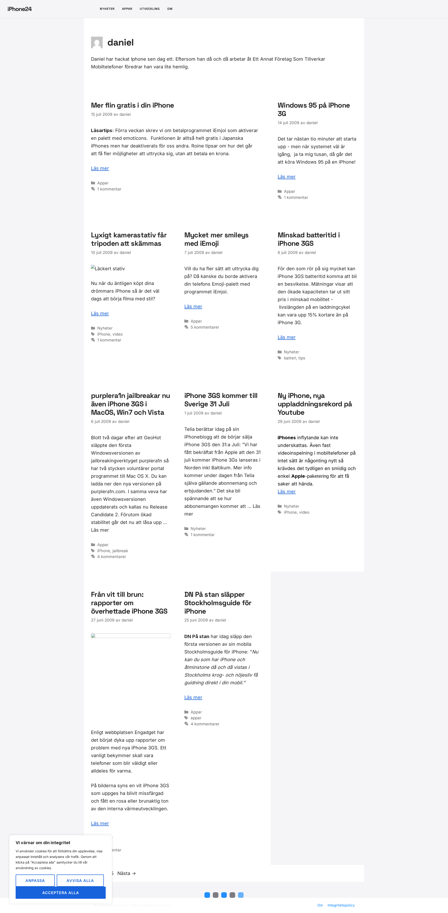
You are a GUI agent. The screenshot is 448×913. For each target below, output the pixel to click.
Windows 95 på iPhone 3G (314, 109)
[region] (60, 869)
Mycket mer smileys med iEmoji (216, 239)
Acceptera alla (60, 892)
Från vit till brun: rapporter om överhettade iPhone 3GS (129, 603)
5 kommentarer (205, 327)
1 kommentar (109, 189)
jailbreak (120, 550)
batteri (290, 358)
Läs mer (100, 168)
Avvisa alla (80, 880)
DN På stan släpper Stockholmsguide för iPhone (218, 603)
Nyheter (107, 9)
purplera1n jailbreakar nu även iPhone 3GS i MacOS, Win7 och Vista (130, 404)
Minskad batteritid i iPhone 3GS (309, 239)
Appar (127, 9)
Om (169, 9)
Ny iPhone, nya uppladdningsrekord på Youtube (315, 404)
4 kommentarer (111, 556)
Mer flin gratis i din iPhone (132, 105)
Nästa (126, 873)
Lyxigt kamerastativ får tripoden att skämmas (129, 239)
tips (301, 358)
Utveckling (150, 9)
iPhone (103, 334)
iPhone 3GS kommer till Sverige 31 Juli (221, 399)
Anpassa (35, 880)
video (117, 334)
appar (196, 718)
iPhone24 (19, 9)
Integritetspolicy (341, 905)
